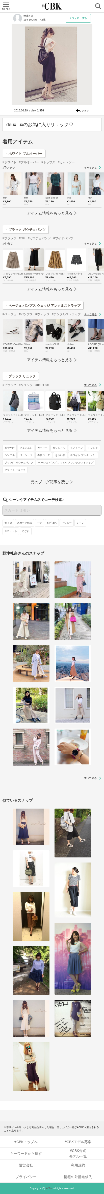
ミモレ (80, 522)
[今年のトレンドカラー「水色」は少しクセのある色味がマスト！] (31, 663)
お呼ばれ (52, 522)
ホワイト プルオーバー (83, 455)
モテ (39, 522)
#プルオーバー (29, 162)
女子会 (8, 522)
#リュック (26, 385)
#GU (22, 238)
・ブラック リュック (20, 376)
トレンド (93, 447)
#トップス (48, 162)
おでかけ (10, 447)
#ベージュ (9, 314)
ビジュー (67, 522)
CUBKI (52, 6)
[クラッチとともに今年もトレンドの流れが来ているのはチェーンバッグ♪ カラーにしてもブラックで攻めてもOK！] (31, 1018)
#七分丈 (8, 243)
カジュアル (59, 447)
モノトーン (76, 447)
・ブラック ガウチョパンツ (25, 229)
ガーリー (42, 447)
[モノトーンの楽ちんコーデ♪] (73, 890)
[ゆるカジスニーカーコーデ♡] (31, 1066)
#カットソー (66, 162)
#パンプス (26, 314)
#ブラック (9, 238)
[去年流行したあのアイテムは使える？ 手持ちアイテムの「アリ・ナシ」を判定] (31, 827)
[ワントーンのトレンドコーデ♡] (31, 970)
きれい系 (60, 455)
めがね (26, 531)
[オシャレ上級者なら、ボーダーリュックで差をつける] (73, 833)
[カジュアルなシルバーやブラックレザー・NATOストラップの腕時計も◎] (73, 747)
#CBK (49, 1188)
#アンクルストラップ (66, 314)
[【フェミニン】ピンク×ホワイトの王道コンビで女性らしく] (31, 621)
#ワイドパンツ (63, 238)
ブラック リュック (15, 469)
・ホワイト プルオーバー (23, 153)
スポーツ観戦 (24, 522)
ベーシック (26, 455)
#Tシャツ (9, 167)
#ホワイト (9, 162)
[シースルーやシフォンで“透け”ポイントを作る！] (73, 959)
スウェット (11, 531)
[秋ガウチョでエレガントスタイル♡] (31, 916)
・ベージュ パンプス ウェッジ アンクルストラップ (43, 305)
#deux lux (42, 385)
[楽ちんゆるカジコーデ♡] (31, 868)
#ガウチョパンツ (39, 238)
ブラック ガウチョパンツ (19, 462)
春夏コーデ (43, 455)
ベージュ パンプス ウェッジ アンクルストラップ (65, 462)
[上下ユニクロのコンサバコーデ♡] (73, 1018)
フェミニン (26, 447)
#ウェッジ (42, 314)
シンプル (10, 455)
